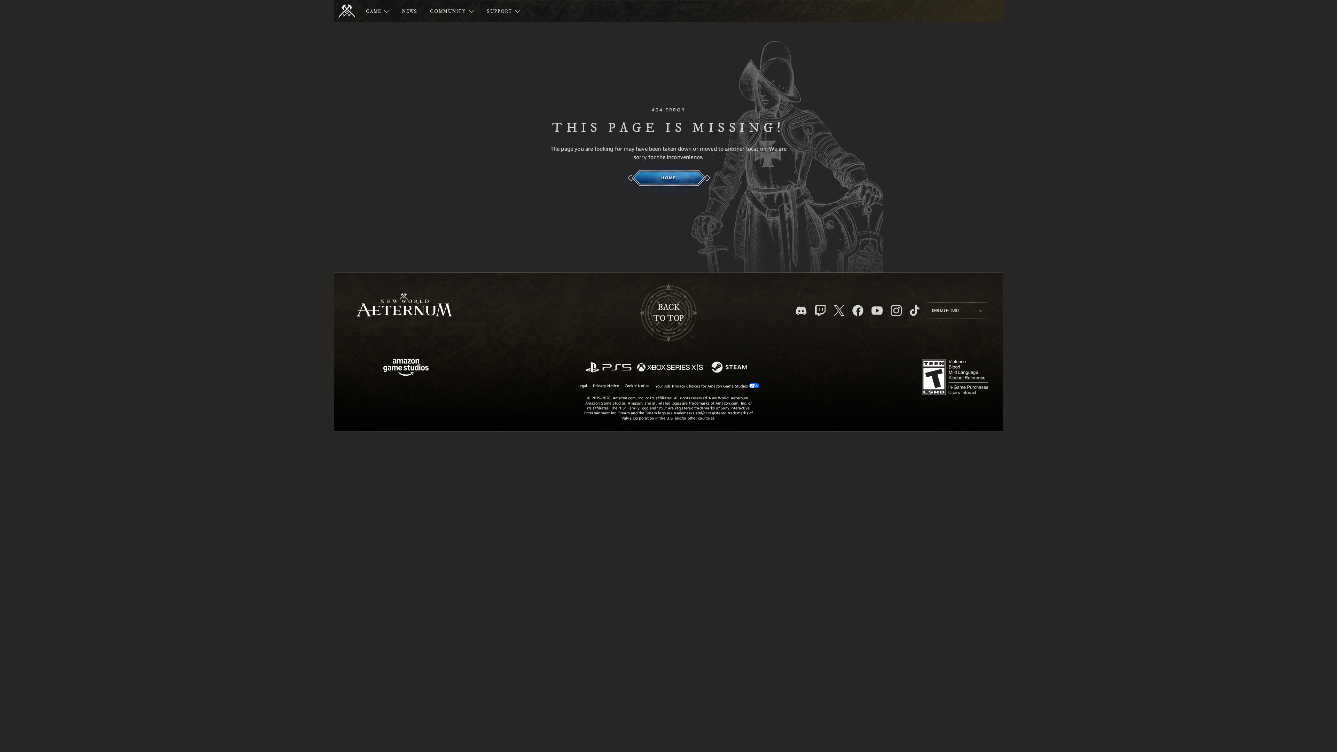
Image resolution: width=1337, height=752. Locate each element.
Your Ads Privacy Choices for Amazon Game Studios (702, 386)
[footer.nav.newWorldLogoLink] (404, 305)
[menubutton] (956, 310)
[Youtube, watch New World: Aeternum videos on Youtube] (877, 310)
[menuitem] (378, 11)
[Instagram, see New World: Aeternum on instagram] (896, 310)
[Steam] (730, 368)
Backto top (668, 313)
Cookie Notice (637, 385)
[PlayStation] (608, 368)
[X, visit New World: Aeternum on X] (839, 310)
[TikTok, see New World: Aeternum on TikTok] (915, 310)
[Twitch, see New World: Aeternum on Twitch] (820, 310)
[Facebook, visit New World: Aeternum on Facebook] (857, 310)
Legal (582, 385)
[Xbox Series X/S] (670, 367)
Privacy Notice (606, 385)
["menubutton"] (378, 11)
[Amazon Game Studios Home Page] (406, 368)
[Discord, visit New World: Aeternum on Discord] (801, 310)
